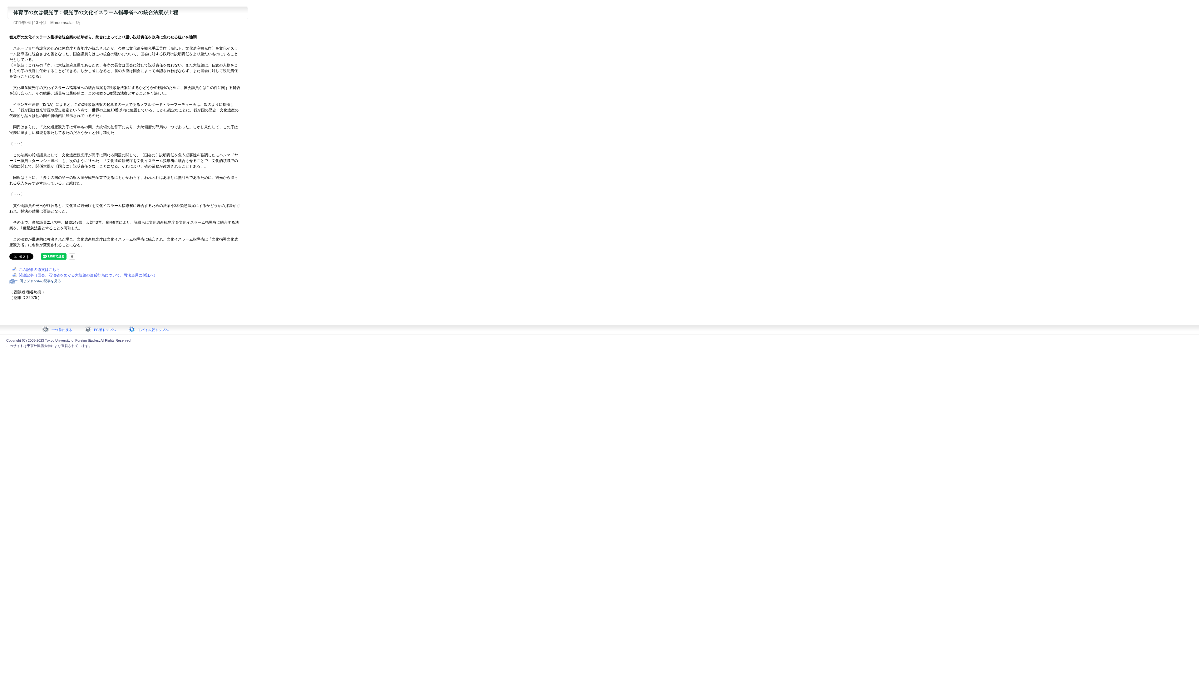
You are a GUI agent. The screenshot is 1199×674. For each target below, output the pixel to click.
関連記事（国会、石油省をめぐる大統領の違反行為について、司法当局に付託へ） (88, 275)
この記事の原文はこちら (39, 269)
